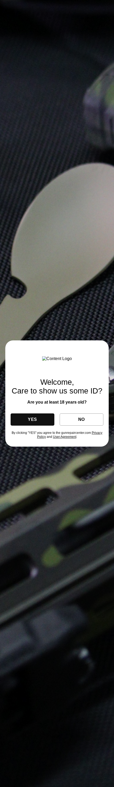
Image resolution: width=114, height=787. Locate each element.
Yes (32, 419)
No (81, 419)
